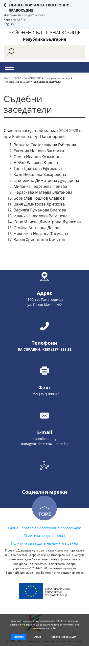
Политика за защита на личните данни (44, 543)
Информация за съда (57, 78)
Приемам (18, 636)
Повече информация (63, 636)
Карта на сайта (15, 19)
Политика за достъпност (45, 535)
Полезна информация (17, 81)
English (9, 24)
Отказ (37, 636)
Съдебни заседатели (47, 81)
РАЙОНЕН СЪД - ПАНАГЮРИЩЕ (22, 78)
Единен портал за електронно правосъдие (44, 528)
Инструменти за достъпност (24, 15)
